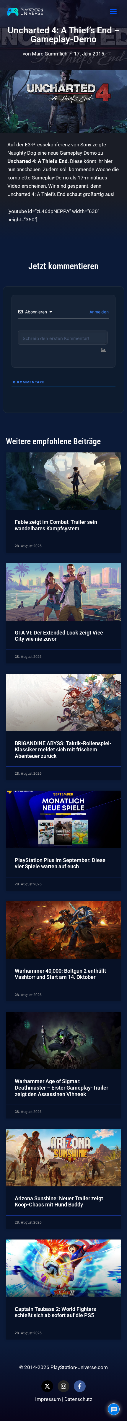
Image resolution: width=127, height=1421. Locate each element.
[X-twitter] (47, 1386)
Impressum (48, 1399)
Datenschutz (78, 1399)
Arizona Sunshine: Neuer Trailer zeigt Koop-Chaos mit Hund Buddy (59, 1201)
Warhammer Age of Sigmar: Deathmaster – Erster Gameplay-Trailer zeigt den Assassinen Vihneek (61, 1087)
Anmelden (98, 311)
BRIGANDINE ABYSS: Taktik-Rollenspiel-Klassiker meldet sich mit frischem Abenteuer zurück (63, 749)
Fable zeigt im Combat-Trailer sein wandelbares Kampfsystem (56, 525)
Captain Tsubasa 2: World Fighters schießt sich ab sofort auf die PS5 (55, 1312)
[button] (113, 11)
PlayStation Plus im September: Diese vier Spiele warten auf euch (60, 863)
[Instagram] (63, 1386)
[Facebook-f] (80, 1386)
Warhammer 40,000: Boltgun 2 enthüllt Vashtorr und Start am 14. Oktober (60, 974)
